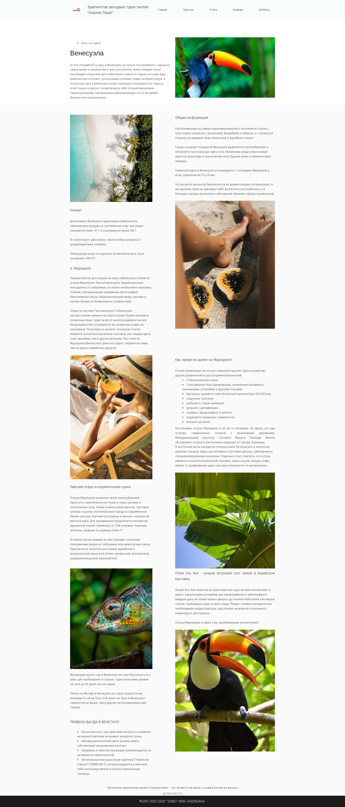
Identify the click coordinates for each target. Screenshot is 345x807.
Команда (238, 9)
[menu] (214, 9)
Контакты (264, 9)
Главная (162, 9)
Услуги (213, 9)
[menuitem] (162, 9)
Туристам (188, 9)
